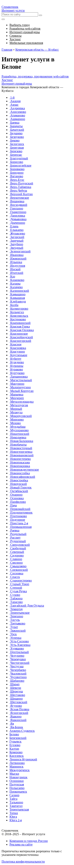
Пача (13, 505)
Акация (15, 101)
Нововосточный (20, 448)
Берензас (15, 154)
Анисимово (17, 111)
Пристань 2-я (18, 523)
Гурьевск (15, 741)
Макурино (16, 383)
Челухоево (16, 655)
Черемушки (17, 659)
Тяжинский (17, 630)
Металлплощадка (21, 401)
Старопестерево (20, 580)
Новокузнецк (18, 777)
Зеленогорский (20, 251)
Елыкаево (16, 230)
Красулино (17, 351)
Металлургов (18, 405)
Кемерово (15, 752)
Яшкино (15, 716)
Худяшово (16, 648)
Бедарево (15, 133)
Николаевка (17, 437)
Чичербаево (17, 670)
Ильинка (15, 262)
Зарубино (16, 244)
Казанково (16, 280)
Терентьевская (19, 809)
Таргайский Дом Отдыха (26, 605)
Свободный (17, 548)
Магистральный (20, 380)
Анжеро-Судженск (22, 730)
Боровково (16, 169)
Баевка (14, 122)
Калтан (14, 748)
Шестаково (17, 695)
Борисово (16, 162)
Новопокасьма (19, 462)
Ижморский (17, 258)
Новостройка (18, 480)
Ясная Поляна (19, 709)
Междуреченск (19, 770)
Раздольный (17, 534)
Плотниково (18, 516)
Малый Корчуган (21, 391)
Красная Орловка (21, 330)
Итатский (16, 272)
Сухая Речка (18, 591)
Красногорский (20, 340)
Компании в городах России (28, 841)
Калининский (19, 290)
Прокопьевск (18, 791)
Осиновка (16, 498)
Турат (13, 627)
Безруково (16, 137)
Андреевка (17, 108)
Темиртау (16, 609)
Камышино (17, 294)
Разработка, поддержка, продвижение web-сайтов (35, 76)
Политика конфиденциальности (23, 861)
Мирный (15, 408)
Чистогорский (19, 662)
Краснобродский (21, 337)
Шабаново (16, 680)
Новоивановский (21, 455)
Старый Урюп (19, 584)
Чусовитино (18, 677)
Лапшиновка (18, 376)
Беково (14, 140)
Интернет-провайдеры (17, 83)
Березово (15, 151)
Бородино (16, 172)
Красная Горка (19, 326)
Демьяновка (17, 219)
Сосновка (16, 573)
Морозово (16, 419)
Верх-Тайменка (20, 187)
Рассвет (15, 537)
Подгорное (17, 519)
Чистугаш (16, 666)
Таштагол (15, 806)
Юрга (13, 816)
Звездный (16, 247)
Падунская (16, 784)
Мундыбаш (17, 426)
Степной (15, 587)
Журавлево (17, 233)
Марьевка (16, 394)
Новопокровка (19, 466)
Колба (13, 305)
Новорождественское (24, 469)
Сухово (14, 594)
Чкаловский (17, 673)
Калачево (16, 287)
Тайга (13, 798)
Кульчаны (16, 366)
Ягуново (15, 705)
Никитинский (19, 433)
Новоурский (18, 484)
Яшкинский (17, 720)
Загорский (16, 237)
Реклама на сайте (21, 844)
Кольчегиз (16, 312)
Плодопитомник (21, 512)
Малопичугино (20, 387)
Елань (13, 226)
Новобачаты (18, 444)
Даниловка (17, 215)
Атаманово (17, 115)
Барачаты (16, 126)
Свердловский (19, 544)
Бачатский (16, 129)
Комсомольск (18, 315)
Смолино (16, 562)
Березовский (17, 738)
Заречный (16, 240)
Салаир (14, 795)
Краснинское (18, 333)
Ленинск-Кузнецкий (23, 759)
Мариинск (16, 766)
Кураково (16, 369)
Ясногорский (18, 713)
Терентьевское (19, 612)
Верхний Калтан (21, 194)
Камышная (17, 298)
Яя (11, 723)
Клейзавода (17, 301)
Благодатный (18, 158)
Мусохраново (19, 430)
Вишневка (16, 201)
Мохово (15, 423)
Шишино (16, 698)
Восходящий (18, 205)
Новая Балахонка (21, 441)
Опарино (15, 494)
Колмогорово (18, 308)
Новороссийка (19, 473)
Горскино (16, 208)
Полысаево (16, 788)
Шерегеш (16, 691)
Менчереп (16, 398)
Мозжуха (15, 412)
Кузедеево (16, 362)
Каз (12, 276)
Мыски (14, 773)
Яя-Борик (16, 727)
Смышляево (17, 566)
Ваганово (16, 176)
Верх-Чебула (18, 190)
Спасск (14, 577)
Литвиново (17, 763)
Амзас (14, 104)
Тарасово (16, 602)
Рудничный (17, 541)
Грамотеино (17, 212)
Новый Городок (20, 487)
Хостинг (7, 80)
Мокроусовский (20, 416)
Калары (15, 283)
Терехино (16, 616)
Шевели (15, 687)
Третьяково (17, 623)
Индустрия (17, 265)
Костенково (17, 319)
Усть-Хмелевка (19, 645)
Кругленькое (18, 355)
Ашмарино (17, 119)
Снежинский (18, 569)
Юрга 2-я (15, 820)
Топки (13, 813)
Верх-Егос (16, 179)
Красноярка (17, 348)
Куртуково (16, 373)
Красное (15, 344)
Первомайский (19, 509)
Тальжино (16, 802)
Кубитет (15, 358)
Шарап (14, 684)
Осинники (16, 781)
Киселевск (16, 755)
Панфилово (17, 501)
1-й (12, 97)
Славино (15, 559)
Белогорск (16, 144)
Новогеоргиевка (20, 451)
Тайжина (15, 598)
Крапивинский (20, 323)
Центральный (19, 652)
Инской (15, 269)
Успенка (15, 637)
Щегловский (18, 702)
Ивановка (16, 255)
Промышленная (20, 527)
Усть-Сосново (19, 641)
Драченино (17, 222)
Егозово (14, 745)
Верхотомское (19, 197)
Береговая (16, 147)
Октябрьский (18, 491)
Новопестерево (20, 459)
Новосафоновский (22, 476)
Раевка (14, 530)
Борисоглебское (20, 165)
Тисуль (14, 620)
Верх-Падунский (21, 183)
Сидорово (16, 555)
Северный (16, 552)
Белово (14, 734)
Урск (13, 634)
